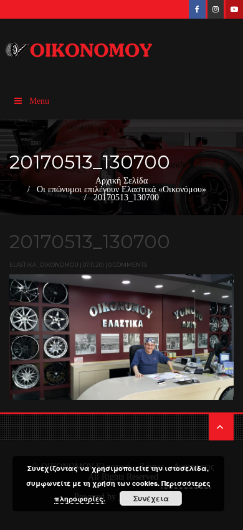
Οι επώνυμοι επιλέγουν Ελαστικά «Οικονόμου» (121, 189)
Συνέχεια (151, 498)
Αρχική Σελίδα (121, 181)
